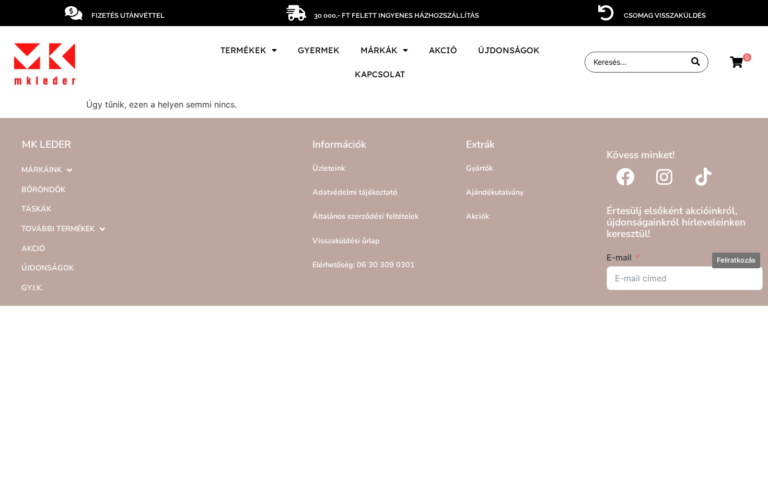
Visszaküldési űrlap (346, 240)
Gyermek (319, 50)
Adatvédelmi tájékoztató (354, 192)
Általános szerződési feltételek (365, 216)
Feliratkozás (736, 260)
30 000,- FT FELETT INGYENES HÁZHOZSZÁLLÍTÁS (396, 15)
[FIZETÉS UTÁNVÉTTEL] (74, 13)
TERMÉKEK (243, 50)
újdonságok (509, 50)
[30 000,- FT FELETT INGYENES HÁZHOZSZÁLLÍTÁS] (296, 13)
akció (443, 50)
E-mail (619, 257)
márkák (379, 50)
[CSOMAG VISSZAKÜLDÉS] (606, 13)
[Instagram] (664, 176)
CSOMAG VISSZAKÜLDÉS (665, 15)
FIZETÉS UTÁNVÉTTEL (128, 15)
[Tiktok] (703, 176)
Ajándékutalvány (494, 192)
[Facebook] (625, 176)
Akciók (477, 216)
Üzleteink (328, 168)
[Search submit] (695, 62)
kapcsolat (380, 74)
